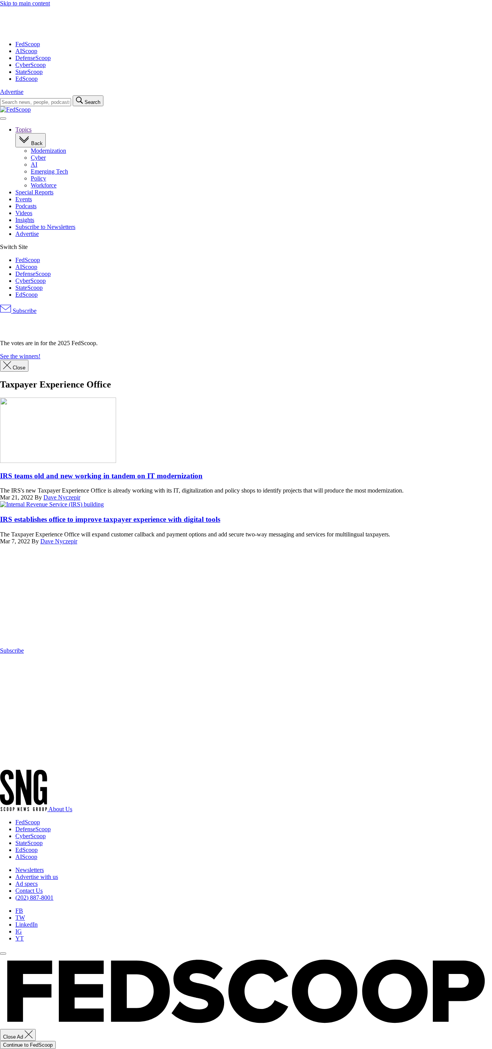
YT (19, 938)
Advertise (11, 92)
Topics (23, 129)
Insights (24, 220)
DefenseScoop (33, 58)
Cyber (38, 157)
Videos (23, 213)
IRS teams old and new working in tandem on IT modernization (101, 476)
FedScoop (27, 44)
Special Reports (34, 192)
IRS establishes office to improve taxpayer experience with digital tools (110, 519)
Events (23, 199)
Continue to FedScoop (28, 1045)
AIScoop (26, 51)
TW (20, 917)
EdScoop (26, 78)
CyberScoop (30, 65)
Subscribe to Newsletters (45, 227)
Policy (38, 178)
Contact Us (29, 890)
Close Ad (14, 1037)
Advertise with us (36, 877)
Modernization (48, 150)
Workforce (44, 185)
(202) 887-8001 (34, 897)
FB (19, 910)
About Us (60, 809)
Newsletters (29, 870)
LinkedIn (26, 924)
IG (18, 931)
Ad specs (26, 883)
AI (34, 164)
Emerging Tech (49, 171)
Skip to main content (25, 3)
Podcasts (26, 206)
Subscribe (24, 310)
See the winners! (20, 356)
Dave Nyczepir (61, 497)
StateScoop (29, 71)
